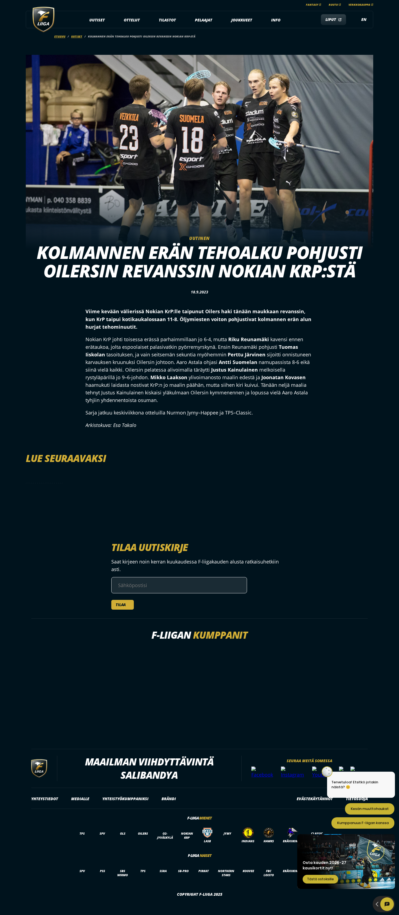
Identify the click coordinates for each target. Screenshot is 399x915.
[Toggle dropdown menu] (108, 20)
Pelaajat (203, 20)
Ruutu (333, 5)
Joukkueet (241, 20)
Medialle (80, 798)
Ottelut (132, 20)
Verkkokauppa (359, 5)
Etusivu (59, 36)
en (363, 19)
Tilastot (167, 20)
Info (275, 20)
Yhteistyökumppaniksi (125, 798)
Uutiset (97, 20)
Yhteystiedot (44, 798)
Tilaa (121, 604)
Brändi (169, 798)
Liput (330, 19)
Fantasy (312, 5)
